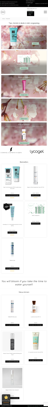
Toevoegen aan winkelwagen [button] (12, 195)
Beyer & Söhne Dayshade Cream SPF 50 (35, 187)
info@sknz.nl (37, 3)
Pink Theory (24, 101)
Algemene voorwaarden (33, 405)
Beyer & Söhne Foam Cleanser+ (12, 390)
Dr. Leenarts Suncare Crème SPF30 (35, 352)
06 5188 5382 (43, 3)
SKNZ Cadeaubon (35, 215)
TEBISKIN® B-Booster (12, 316)
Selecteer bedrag (36, 223)
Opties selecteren (36, 195)
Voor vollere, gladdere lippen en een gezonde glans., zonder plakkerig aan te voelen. (24, 79)
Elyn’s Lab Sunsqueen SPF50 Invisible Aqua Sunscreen (12, 188)
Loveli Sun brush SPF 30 (36, 316)
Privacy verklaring (43, 405)
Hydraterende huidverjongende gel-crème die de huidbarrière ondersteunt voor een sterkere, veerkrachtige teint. (24, 103)
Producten (8, 18)
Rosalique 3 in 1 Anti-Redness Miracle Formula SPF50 (12, 225)
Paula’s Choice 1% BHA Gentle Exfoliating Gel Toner (12, 354)
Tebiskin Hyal (12, 260)
